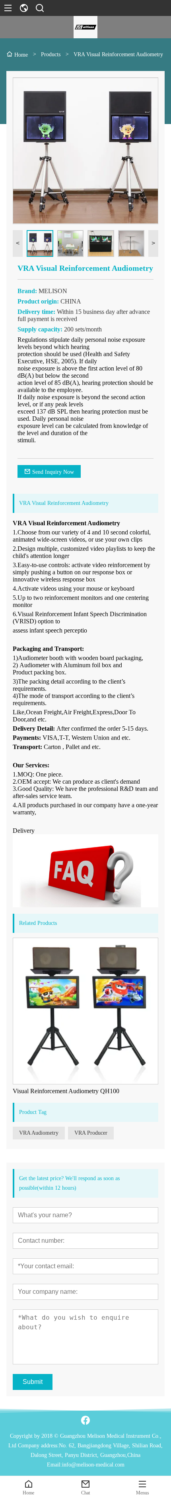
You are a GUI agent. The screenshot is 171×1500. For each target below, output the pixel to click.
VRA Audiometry (38, 1133)
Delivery (24, 830)
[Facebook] (85, 1420)
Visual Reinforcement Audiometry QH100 (66, 1091)
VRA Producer (90, 1133)
